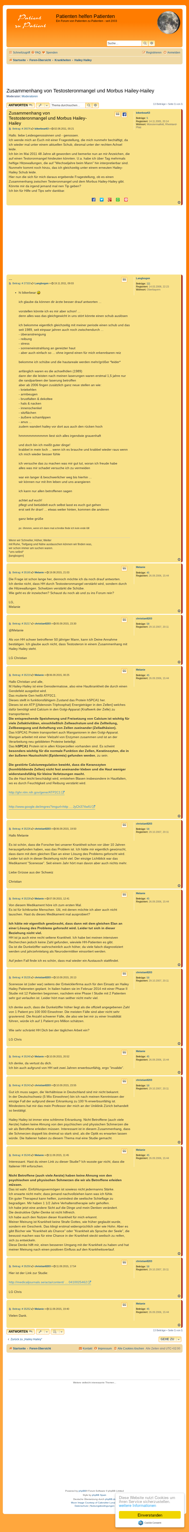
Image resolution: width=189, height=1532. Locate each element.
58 (148, 623)
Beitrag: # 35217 (21, 623)
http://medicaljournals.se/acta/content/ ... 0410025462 (48, 1282)
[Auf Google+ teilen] (109, 199)
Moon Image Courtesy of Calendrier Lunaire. (94, 1502)
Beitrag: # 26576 (21, 128)
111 (148, 283)
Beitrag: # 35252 (21, 1308)
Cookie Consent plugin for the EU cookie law (149, 1522)
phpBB (82, 1491)
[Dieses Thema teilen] (124, 114)
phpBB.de (110, 1499)
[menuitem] (36, 53)
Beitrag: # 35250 (21, 1266)
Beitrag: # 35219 (21, 675)
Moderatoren (30, 96)
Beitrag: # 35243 (21, 1085)
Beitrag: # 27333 (21, 283)
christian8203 (144, 618)
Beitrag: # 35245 (21, 1155)
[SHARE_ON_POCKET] (126, 199)
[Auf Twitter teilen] (101, 199)
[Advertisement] (94, 240)
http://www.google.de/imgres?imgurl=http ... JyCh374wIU (50, 806)
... (10, 278)
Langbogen (143, 278)
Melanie (140, 567)
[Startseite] (32, 22)
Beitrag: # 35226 (21, 828)
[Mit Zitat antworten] (118, 114)
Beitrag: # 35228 (21, 898)
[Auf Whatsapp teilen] (117, 199)
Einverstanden (150, 1515)
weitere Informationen (137, 1505)
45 (148, 572)
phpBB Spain (99, 1495)
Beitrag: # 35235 (21, 977)
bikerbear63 (143, 112)
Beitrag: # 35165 (21, 572)
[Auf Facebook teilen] (93, 199)
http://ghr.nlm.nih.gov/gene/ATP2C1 (35, 792)
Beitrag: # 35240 (21, 1056)
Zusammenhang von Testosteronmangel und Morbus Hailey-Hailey (80, 91)
